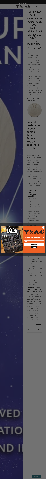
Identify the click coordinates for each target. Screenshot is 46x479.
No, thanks (34, 247)
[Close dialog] (43, 227)
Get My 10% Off (34, 244)
